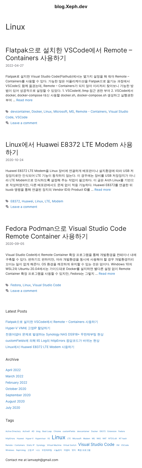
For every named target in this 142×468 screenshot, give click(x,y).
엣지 (74, 450)
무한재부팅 (47, 450)
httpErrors (10, 438)
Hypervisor (40, 438)
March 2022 (14, 376)
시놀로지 (58, 450)
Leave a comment (24, 123)
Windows (10, 450)
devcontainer (20, 111)
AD (33, 431)
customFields (69, 431)
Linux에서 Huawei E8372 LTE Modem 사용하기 (40, 347)
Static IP (31, 445)
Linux (48, 111)
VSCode (21, 117)
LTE (47, 201)
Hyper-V (29, 438)
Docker (37, 111)
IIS (49, 438)
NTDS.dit (112, 438)
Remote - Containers (91, 111)
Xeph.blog (21, 450)
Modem (57, 201)
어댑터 (67, 450)
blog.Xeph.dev (71, 6)
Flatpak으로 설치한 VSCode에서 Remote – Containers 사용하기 (52, 322)
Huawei (27, 201)
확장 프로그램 (84, 450)
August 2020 (15, 401)
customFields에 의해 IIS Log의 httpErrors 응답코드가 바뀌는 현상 (52, 340)
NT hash (123, 438)
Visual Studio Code (47, 285)
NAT (104, 438)
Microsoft (60, 111)
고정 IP (31, 450)
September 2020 (18, 395)
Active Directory (13, 431)
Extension (111, 431)
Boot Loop (47, 431)
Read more (24, 100)
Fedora (16, 285)
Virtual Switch (69, 445)
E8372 (15, 201)
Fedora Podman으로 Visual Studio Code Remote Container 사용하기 (66, 232)
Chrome (57, 431)
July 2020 (13, 407)
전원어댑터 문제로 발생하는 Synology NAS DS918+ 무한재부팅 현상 (55, 334)
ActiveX (26, 431)
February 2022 (16, 382)
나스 (38, 450)
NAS (99, 438)
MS (71, 111)
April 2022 (13, 370)
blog (38, 431)
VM (117, 445)
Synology (40, 445)
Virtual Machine (54, 445)
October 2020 (16, 389)
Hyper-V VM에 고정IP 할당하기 (28, 328)
